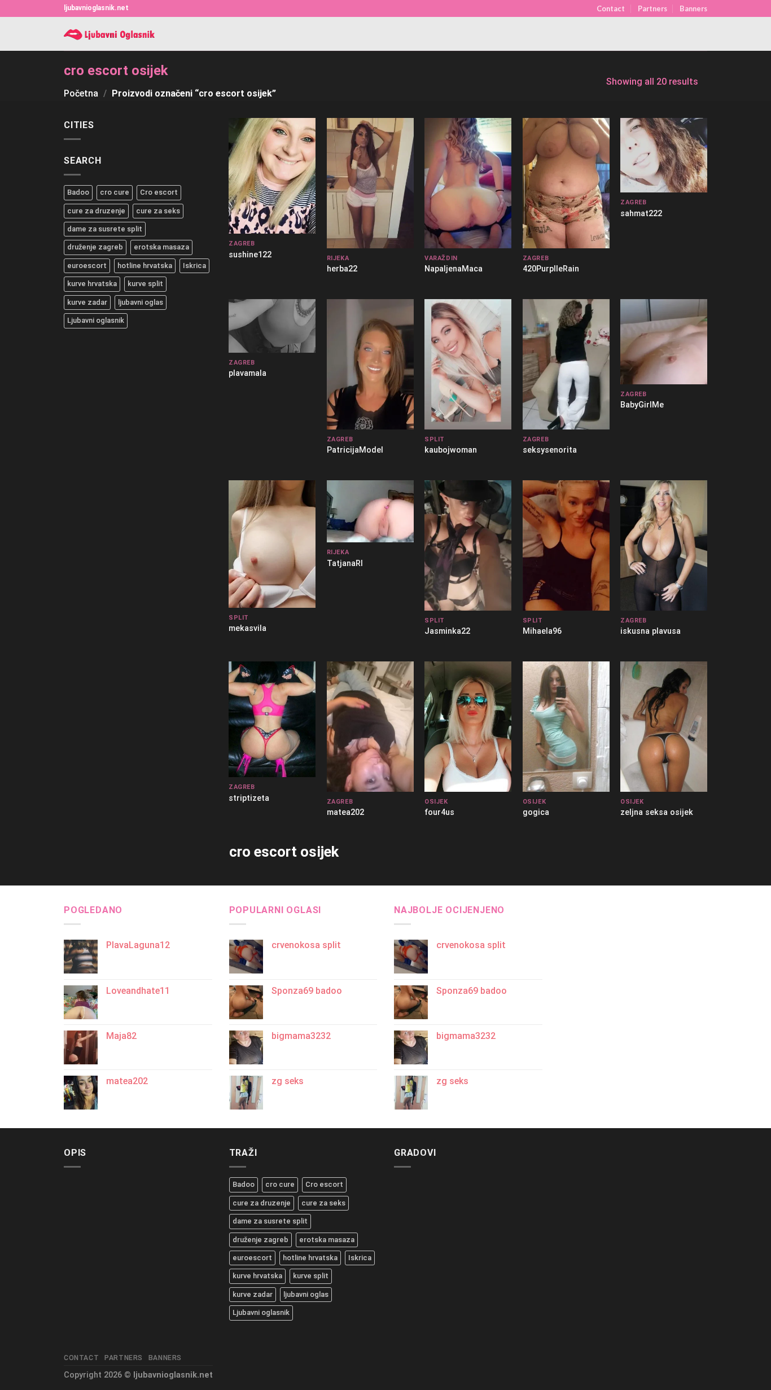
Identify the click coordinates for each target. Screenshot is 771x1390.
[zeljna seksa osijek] (663, 726)
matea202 (345, 812)
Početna (81, 93)
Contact (611, 8)
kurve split (145, 283)
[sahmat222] (663, 155)
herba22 (342, 269)
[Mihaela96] (566, 545)
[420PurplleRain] (566, 183)
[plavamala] (272, 326)
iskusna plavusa (650, 631)
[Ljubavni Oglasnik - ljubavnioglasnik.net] (110, 34)
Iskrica (194, 265)
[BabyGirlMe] (663, 341)
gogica (536, 812)
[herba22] (370, 183)
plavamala (247, 373)
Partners (652, 8)
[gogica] (566, 726)
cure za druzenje (96, 211)
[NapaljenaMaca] (467, 183)
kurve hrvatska (92, 283)
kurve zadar (87, 302)
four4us (439, 812)
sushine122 (250, 255)
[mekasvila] (272, 544)
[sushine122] (272, 176)
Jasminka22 (447, 631)
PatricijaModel (355, 450)
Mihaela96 (542, 631)
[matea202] (370, 726)
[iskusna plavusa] (663, 545)
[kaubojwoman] (467, 364)
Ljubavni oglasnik (95, 320)
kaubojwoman (450, 450)
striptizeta (249, 798)
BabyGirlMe (642, 405)
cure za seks (158, 211)
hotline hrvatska (144, 265)
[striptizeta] (272, 719)
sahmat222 (641, 213)
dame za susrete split (104, 229)
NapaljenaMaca (453, 269)
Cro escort (159, 192)
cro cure (114, 192)
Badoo (78, 192)
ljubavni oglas (140, 302)
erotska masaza (161, 247)
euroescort (87, 265)
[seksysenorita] (566, 364)
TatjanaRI (345, 563)
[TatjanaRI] (370, 511)
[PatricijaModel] (370, 364)
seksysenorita (550, 450)
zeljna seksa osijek (656, 812)
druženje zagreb (95, 247)
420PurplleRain (551, 269)
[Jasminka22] (467, 545)
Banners (693, 8)
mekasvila (247, 628)
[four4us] (467, 726)
